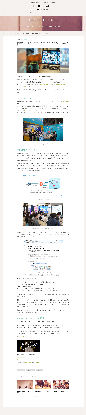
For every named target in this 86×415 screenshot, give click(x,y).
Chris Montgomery (27, 362)
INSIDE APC (43, 6)
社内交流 (40, 370)
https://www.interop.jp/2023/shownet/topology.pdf (45, 275)
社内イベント (31, 370)
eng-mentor (21, 370)
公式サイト (66, 101)
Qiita (18, 359)
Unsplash (36, 362)
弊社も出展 (26, 110)
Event (25, 39)
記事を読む (25, 391)
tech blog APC (21, 357)
